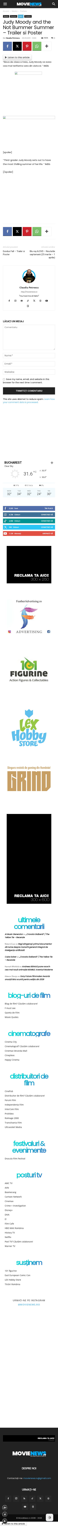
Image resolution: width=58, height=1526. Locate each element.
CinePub (9, 1091)
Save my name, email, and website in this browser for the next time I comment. (26, 381)
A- (5, 1521)
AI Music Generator (14, 934)
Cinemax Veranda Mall (16, 1050)
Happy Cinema (12, 1059)
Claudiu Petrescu (13, 38)
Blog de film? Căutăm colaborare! (21, 1003)
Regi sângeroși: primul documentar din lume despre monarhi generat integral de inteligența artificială (28, 947)
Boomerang (10, 1192)
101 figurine (11, 1270)
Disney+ (9, 1210)
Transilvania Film (13, 1122)
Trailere (28, 16)
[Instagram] (16, 301)
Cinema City (11, 1041)
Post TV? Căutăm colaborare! (19, 1241)
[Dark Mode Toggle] (50, 1517)
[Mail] (22, 301)
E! (6, 1219)
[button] (5, 4)
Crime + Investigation (15, 1205)
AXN (7, 1187)
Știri (20, 16)
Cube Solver (10, 956)
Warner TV (10, 1246)
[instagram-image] (14, 1325)
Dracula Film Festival (15, 1158)
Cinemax (9, 1201)
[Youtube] (47, 301)
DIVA (7, 1214)
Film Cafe (9, 1223)
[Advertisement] (29, 199)
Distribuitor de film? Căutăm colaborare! (25, 1095)
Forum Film (10, 1100)
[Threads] (29, 306)
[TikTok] (29, 301)
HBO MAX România (14, 1228)
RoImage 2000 (12, 1118)
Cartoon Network (13, 1196)
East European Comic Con (17, 1275)
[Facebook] (7, 46)
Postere (23, 11)
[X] (17, 46)
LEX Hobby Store (13, 1279)
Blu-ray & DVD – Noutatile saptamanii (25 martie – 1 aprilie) (42, 254)
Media (14, 11)
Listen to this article (19, 57)
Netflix (8, 1237)
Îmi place (49, 508)
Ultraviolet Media (13, 1127)
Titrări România (12, 1284)
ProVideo (9, 1113)
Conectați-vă (47, 514)
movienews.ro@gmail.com (37, 1478)
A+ (5, 1507)
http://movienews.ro (29, 292)
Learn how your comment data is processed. (29, 401)
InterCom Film (12, 1109)
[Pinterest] (27, 46)
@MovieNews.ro (29, 1304)
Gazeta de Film (12, 1012)
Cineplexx (9, 1055)
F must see (10, 1008)
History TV (10, 1232)
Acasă (6, 11)
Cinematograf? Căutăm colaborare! (22, 1046)
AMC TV (8, 1183)
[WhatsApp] (36, 46)
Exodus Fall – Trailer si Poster (14, 253)
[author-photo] (29, 283)
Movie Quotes (11, 1017)
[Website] (41, 301)
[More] (46, 46)
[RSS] (24, 1499)
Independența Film (14, 1104)
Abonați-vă (48, 533)
